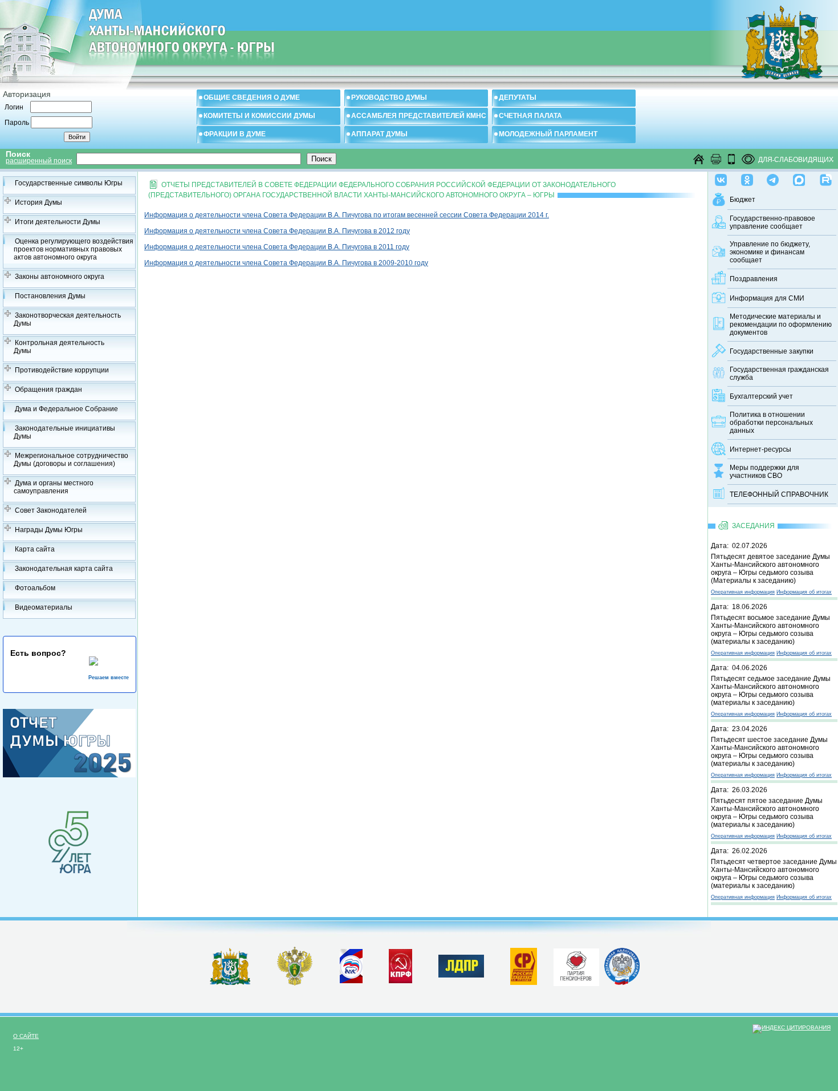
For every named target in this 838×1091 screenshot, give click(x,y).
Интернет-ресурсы (760, 449)
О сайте (26, 1036)
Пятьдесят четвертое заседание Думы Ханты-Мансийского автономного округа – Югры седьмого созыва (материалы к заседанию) (774, 874)
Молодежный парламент (548, 134)
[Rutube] (826, 177)
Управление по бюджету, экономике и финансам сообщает (770, 252)
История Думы (38, 202)
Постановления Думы (50, 296)
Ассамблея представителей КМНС (418, 116)
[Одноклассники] (747, 177)
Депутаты (517, 98)
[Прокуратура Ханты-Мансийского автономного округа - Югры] (295, 983)
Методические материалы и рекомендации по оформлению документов (781, 324)
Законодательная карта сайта (64, 569)
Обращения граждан (48, 390)
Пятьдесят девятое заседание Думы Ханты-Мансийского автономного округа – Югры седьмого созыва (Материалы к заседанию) (770, 569)
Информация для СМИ (767, 298)
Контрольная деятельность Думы (59, 347)
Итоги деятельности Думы (57, 222)
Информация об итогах (804, 592)
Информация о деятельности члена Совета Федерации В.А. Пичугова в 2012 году (277, 231)
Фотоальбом (35, 588)
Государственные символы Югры (69, 183)
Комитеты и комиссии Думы (259, 116)
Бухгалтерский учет (761, 396)
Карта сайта (35, 549)
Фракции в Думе (235, 134)
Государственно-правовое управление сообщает (772, 222)
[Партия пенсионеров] (576, 965)
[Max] (799, 177)
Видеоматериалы (43, 607)
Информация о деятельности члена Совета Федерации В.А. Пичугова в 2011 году (276, 247)
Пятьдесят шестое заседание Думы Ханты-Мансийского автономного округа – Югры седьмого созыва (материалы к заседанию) (769, 752)
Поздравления (754, 279)
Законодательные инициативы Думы (64, 432)
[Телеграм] (773, 177)
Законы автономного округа (59, 277)
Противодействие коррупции (62, 370)
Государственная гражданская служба (779, 374)
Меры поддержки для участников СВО (764, 472)
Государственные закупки (771, 351)
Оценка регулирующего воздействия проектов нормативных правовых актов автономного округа (73, 249)
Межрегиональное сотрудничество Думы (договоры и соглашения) (71, 460)
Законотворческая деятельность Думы (67, 319)
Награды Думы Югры (49, 530)
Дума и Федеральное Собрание (66, 409)
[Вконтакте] (721, 177)
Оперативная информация (743, 592)
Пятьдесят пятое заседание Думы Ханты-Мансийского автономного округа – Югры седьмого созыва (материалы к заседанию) (767, 813)
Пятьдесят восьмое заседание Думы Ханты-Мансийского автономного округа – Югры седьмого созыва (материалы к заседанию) (770, 630)
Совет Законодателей (51, 510)
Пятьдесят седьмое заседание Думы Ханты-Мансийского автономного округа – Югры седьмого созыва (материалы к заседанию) (771, 691)
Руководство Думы (389, 98)
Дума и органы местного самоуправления (53, 487)
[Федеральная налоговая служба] (622, 983)
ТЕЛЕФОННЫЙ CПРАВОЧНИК (779, 494)
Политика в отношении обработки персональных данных (771, 423)
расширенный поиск (39, 161)
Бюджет (742, 200)
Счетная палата (530, 116)
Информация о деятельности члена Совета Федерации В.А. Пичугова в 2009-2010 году (286, 263)
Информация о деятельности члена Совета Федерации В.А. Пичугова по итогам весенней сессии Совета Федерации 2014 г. (346, 215)
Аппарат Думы (379, 134)
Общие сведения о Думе (252, 98)
